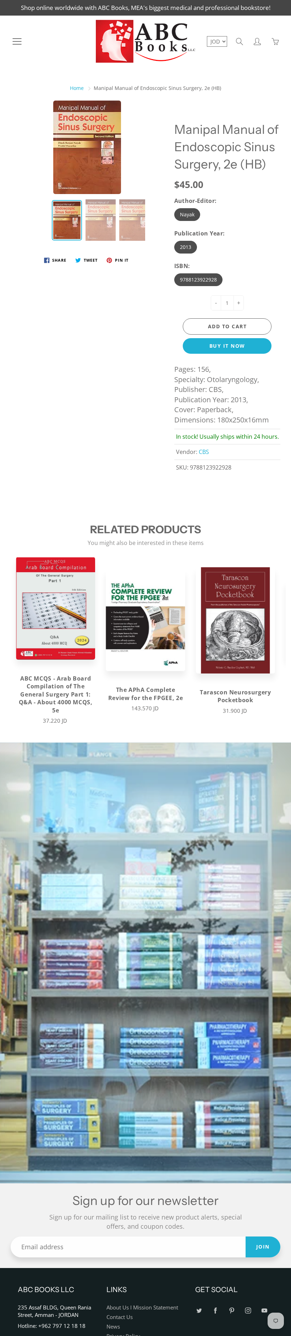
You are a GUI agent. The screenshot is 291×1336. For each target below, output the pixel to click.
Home (77, 88)
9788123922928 (198, 279)
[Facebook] (215, 1310)
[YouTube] (264, 1310)
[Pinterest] (231, 1310)
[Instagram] (248, 1310)
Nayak (187, 214)
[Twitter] (199, 1310)
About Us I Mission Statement (142, 1307)
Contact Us (119, 1317)
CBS (204, 452)
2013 (185, 247)
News (113, 1326)
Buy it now (227, 345)
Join (263, 1246)
